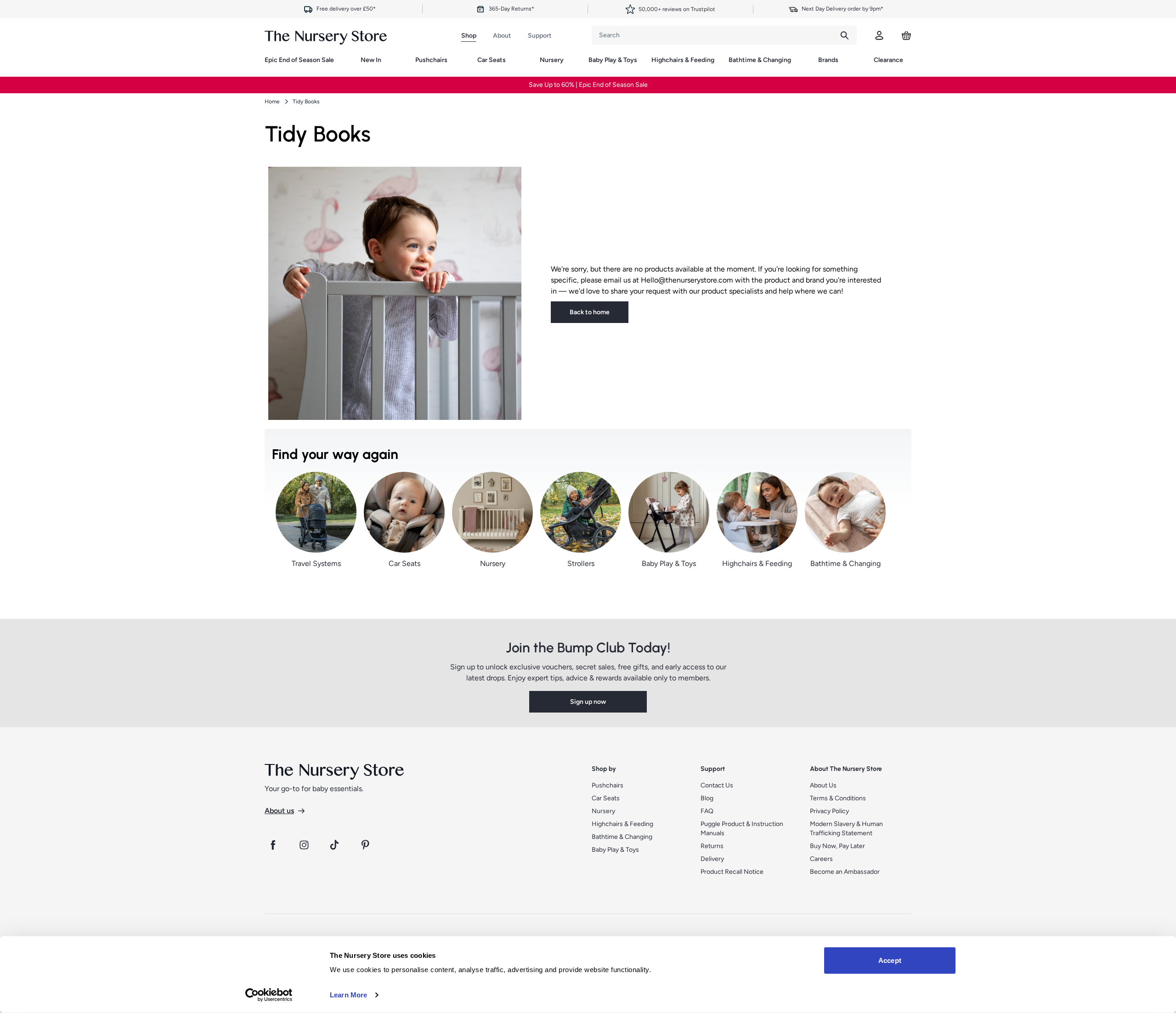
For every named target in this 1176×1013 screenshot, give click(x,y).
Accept (889, 960)
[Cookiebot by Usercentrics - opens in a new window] (269, 995)
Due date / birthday (502, 476)
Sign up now (588, 557)
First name (491, 441)
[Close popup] (699, 324)
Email (484, 511)
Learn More (348, 995)
